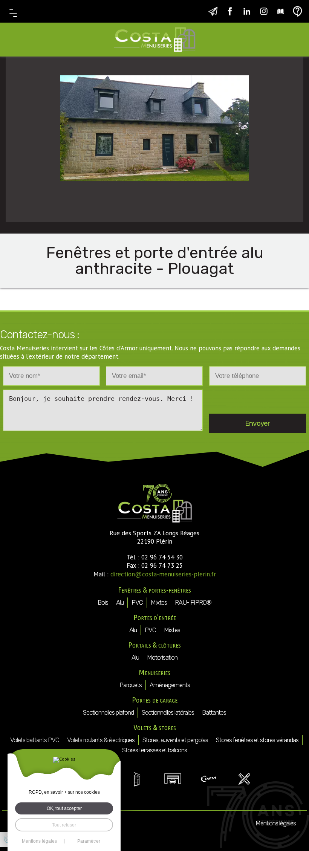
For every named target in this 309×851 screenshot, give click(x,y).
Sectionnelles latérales (168, 712)
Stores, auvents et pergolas (175, 740)
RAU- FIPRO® (193, 602)
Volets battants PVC (34, 740)
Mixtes (159, 602)
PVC (137, 602)
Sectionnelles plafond (108, 712)
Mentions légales (275, 823)
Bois (103, 602)
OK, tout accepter (64, 808)
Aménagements (170, 685)
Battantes (214, 712)
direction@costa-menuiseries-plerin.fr (163, 574)
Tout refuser (64, 824)
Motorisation (162, 657)
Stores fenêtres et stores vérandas (257, 740)
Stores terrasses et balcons (154, 750)
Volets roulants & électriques (101, 740)
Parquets (130, 685)
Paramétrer (88, 841)
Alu (120, 602)
